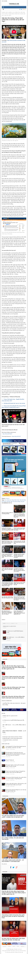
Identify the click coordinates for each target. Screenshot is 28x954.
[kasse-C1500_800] (14, 489)
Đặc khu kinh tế (14, 501)
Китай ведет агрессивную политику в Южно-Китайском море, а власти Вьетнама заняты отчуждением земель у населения (12, 738)
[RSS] (25, 9)
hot (5, 500)
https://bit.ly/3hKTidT (16, 436)
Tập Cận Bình (23, 500)
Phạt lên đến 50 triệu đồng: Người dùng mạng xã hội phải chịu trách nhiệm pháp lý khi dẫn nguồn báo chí (14, 667)
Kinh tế (14, 946)
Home (3, 12)
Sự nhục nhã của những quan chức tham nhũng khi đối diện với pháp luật (13, 688)
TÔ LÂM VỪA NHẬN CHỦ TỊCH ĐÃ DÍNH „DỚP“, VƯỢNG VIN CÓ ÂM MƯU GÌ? (13, 816)
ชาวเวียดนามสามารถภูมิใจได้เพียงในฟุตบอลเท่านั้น (13, 720)
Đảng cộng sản (21, 501)
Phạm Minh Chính (15, 500)
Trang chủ (4, 946)
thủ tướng (4, 501)
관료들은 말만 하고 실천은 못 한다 (9, 715)
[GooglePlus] (23, 9)
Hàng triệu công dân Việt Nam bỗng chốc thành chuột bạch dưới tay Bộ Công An (13, 697)
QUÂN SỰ (22, 946)
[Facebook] (19, 9)
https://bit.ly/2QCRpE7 (7, 433)
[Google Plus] (17, 867)
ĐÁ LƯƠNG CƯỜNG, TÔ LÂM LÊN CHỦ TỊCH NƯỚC (13, 838)
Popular (8, 623)
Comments (12, 623)
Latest (4, 623)
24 (13, 12)
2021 (7, 12)
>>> (13, 403)
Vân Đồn (8, 501)
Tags (16, 623)
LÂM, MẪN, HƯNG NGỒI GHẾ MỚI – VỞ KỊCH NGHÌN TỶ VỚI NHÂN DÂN (13, 860)
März (10, 12)
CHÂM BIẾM (4, 659)
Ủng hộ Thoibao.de (10, 760)
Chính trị (17, 12)
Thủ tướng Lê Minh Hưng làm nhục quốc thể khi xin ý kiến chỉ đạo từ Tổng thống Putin (13, 678)
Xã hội (18, 946)
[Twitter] (21, 9)
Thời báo (11, 949)
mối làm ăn (8, 500)
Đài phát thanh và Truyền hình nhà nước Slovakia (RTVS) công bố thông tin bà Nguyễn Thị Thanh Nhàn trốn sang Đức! (15, 754)
